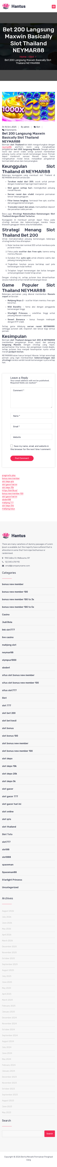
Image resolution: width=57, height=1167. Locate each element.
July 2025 (6, 976)
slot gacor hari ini (9, 484)
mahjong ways (8, 509)
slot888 (6, 857)
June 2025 (7, 982)
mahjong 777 (8, 503)
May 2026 (6, 929)
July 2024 (6, 1047)
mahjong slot (9, 645)
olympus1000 (9, 660)
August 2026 (8, 911)
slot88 (5, 849)
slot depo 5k (9, 781)
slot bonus (8, 728)
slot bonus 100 (10, 736)
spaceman (7, 864)
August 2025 (8, 970)
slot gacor (7, 789)
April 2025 (6, 994)
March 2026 (7, 941)
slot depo (7, 758)
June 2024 (7, 1053)
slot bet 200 (8, 713)
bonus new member (11, 478)
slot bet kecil (9, 720)
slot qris (6, 819)
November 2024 (9, 1023)
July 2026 (6, 917)
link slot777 (8, 629)
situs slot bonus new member (18, 675)
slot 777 (6, 705)
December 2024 (9, 1018)
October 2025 (8, 958)
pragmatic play (9, 475)
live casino (8, 637)
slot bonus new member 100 (17, 751)
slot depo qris (8, 481)
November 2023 (9, 1083)
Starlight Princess (12, 879)
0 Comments (10, 130)
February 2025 (8, 1006)
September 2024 (10, 1035)
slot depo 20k (9, 773)
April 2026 (6, 935)
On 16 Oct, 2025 (9, 127)
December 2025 (9, 946)
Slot (31, 56)
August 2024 (8, 1041)
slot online (8, 811)
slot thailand (9, 826)
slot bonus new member (15, 743)
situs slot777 (9, 690)
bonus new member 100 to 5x (18, 607)
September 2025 (10, 964)
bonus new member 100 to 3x (18, 599)
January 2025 (8, 1012)
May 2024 (6, 1059)
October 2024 (8, 1029)
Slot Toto (7, 834)
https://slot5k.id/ (10, 490)
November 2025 (9, 952)
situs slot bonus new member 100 (20, 682)
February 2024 (8, 1065)
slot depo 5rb (8, 506)
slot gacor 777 (10, 796)
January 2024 (8, 1071)
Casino (6, 614)
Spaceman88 (9, 872)
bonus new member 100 (12, 493)
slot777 (6, 842)
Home (23, 56)
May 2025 (6, 988)
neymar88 (6, 147)
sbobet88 (6, 499)
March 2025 (7, 1000)
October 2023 (8, 1089)
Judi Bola (7, 622)
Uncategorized (10, 887)
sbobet (6, 667)
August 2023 (8, 1100)
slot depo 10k (8, 487)
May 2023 (6, 1112)
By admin (25, 127)
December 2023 (9, 1077)
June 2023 (7, 1106)
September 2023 (10, 1095)
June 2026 (7, 923)
